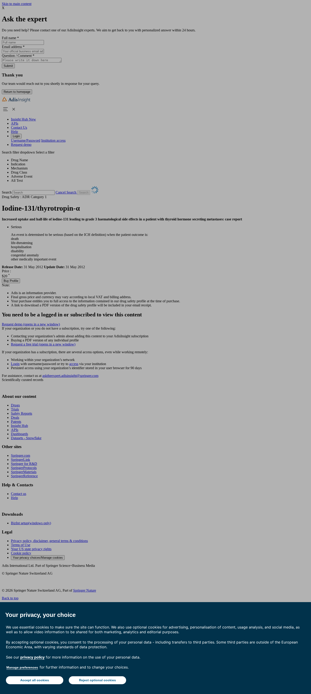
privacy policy (32, 657)
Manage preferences (22, 667)
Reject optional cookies (97, 680)
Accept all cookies (34, 680)
